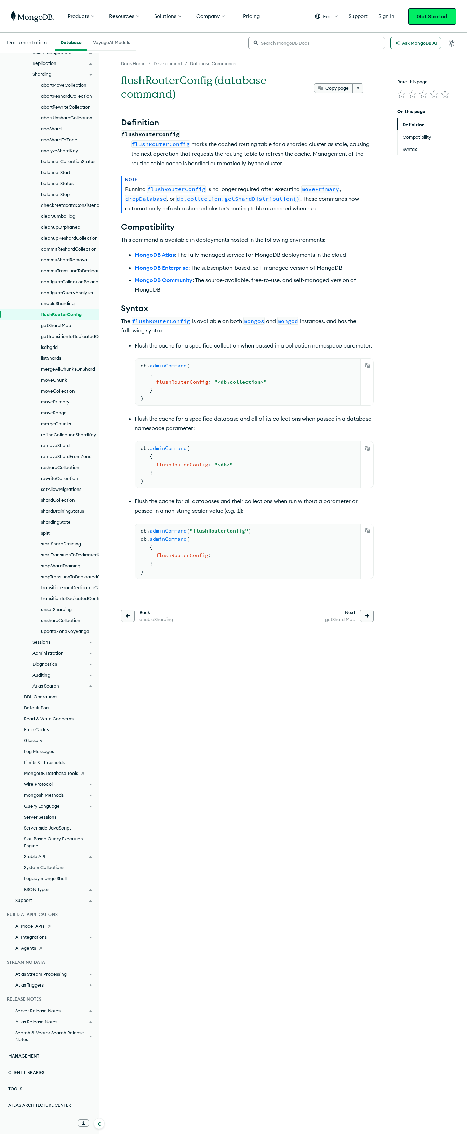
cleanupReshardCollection (69, 238)
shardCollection (58, 500)
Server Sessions (40, 817)
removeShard (55, 445)
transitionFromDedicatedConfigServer (70, 587)
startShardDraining (61, 544)
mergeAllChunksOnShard (68, 369)
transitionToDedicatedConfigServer (70, 598)
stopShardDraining (60, 565)
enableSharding (58, 303)
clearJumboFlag (58, 216)
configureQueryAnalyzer (67, 292)
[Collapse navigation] (99, 1123)
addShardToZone (59, 139)
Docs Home (133, 63)
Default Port (37, 707)
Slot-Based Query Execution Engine (53, 842)
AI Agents (25, 948)
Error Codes (36, 729)
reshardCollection (60, 467)
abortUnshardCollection (66, 118)
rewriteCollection (59, 478)
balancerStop (55, 194)
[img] (401, 94)
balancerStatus (57, 183)
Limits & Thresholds (44, 762)
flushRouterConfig (61, 314)
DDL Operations (40, 696)
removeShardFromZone (66, 456)
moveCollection (58, 391)
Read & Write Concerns (49, 718)
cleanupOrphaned (60, 227)
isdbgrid (49, 347)
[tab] (71, 42)
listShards (51, 358)
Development (168, 63)
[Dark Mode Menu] (451, 43)
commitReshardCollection (69, 249)
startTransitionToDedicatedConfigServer (70, 554)
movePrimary (55, 402)
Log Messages (39, 751)
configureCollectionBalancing (70, 281)
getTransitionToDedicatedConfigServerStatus (70, 336)
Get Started (432, 16)
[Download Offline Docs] (83, 1123)
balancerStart (55, 172)
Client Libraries (26, 1072)
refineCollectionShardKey (68, 434)
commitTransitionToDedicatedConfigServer (70, 270)
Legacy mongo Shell (45, 878)
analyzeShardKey (59, 150)
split (45, 533)
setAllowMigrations (61, 489)
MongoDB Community (163, 280)
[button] (326, 16)
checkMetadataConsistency (70, 205)
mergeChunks (56, 423)
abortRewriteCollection (66, 107)
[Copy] (367, 365)
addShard (51, 128)
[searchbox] (316, 43)
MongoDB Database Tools (51, 773)
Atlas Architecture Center (39, 1105)
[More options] (357, 88)
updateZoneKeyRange (65, 631)
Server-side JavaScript (47, 828)
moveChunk (54, 380)
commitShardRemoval (64, 260)
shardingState (56, 522)
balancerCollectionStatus (68, 161)
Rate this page (412, 81)
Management (23, 1056)
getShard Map (56, 325)
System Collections (44, 867)
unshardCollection (60, 620)
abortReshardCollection (66, 96)
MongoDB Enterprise (161, 267)
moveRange (54, 412)
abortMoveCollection (63, 85)
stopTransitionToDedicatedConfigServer (70, 576)
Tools (15, 1088)
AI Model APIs (29, 926)
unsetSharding (56, 609)
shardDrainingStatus (62, 511)
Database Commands (213, 63)
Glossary (33, 740)
